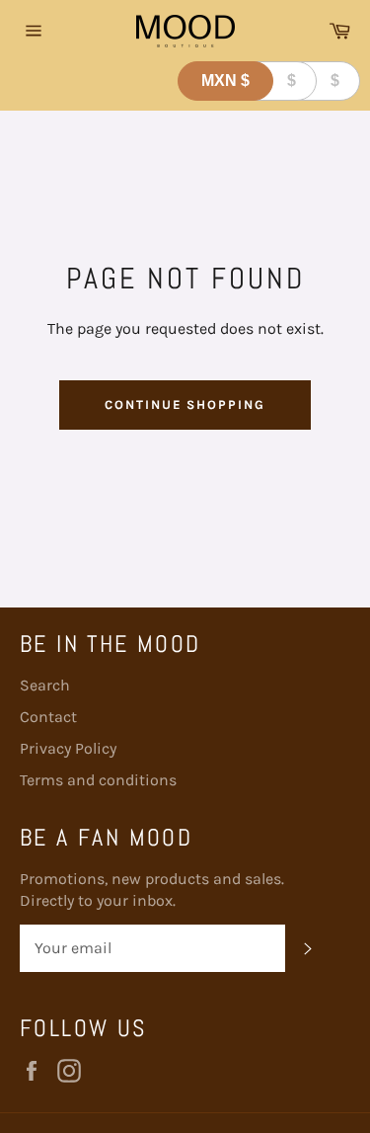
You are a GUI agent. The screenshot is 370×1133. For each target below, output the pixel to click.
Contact (48, 716)
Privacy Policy (68, 748)
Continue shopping (185, 404)
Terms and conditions (98, 779)
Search (45, 685)
